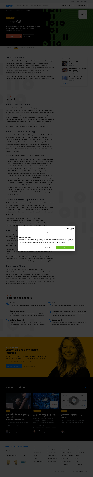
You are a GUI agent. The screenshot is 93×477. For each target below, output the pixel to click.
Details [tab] (46, 232)
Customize (45, 247)
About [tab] (65, 232)
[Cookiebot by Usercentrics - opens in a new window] (68, 229)
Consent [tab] (27, 233)
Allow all (65, 247)
